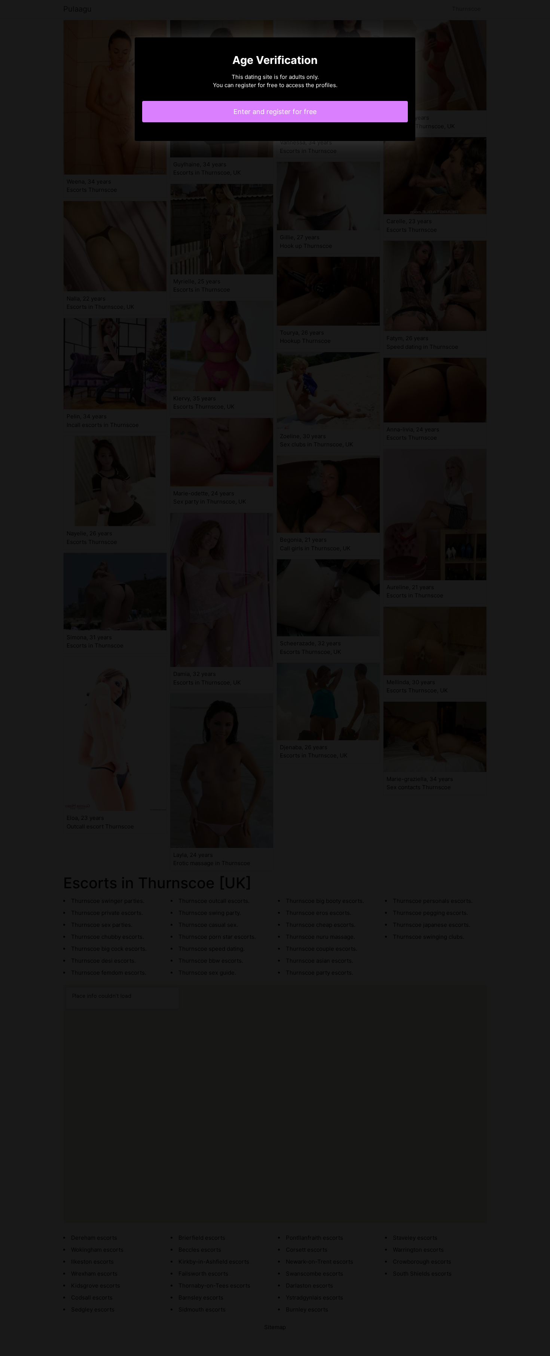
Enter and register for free (275, 112)
